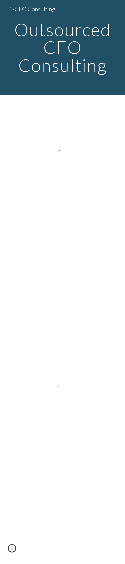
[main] (62, 47)
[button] (12, 551)
